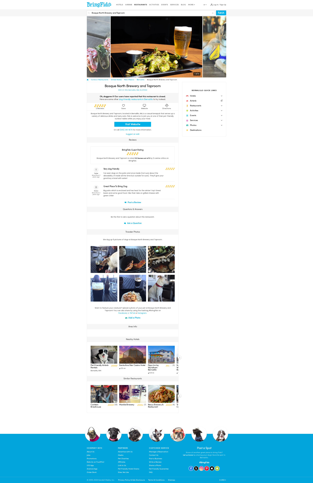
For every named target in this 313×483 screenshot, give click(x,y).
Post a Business (155, 458)
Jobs (88, 455)
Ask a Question (134, 223)
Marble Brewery (126, 404)
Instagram (142, 313)
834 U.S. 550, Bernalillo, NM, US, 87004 (132, 90)
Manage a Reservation (158, 451)
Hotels (119, 5)
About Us (90, 451)
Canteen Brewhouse (96, 405)
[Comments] (96, 271)
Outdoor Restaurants (99, 79)
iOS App (90, 465)
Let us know (188, 455)
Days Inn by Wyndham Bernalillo (153, 367)
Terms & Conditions (156, 480)
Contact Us (153, 455)
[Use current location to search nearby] (213, 13)
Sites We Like (123, 472)
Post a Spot (204, 448)
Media (120, 455)
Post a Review (134, 202)
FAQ (150, 472)
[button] (204, 95)
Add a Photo (134, 317)
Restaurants (140, 5)
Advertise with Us (125, 451)
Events (164, 5)
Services (174, 5)
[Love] (93, 271)
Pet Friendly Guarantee (158, 469)
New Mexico (129, 79)
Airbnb (128, 5)
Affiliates (121, 462)
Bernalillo (141, 79)
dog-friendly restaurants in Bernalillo (136, 99)
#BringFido (204, 462)
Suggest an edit (132, 134)
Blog (183, 5)
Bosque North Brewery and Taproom (162, 79)
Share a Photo (155, 465)
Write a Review (155, 462)
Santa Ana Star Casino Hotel (132, 365)
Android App (92, 469)
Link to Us (122, 465)
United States (116, 79)
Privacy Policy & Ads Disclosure (131, 480)
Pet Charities (123, 458)
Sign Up (223, 5)
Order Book (91, 472)
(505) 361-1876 (126, 130)
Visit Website (132, 124)
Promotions (92, 458)
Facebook (122, 313)
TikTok (132, 313)
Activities (154, 5)
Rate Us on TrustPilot (95, 462)
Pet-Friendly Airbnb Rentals (99, 366)
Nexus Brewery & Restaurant (156, 405)
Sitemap (171, 480)
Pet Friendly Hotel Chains (128, 469)
